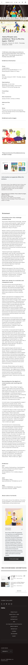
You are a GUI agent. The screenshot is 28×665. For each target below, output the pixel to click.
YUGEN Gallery (8, 659)
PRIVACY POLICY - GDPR (14, 614)
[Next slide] (24, 138)
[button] (1, 2)
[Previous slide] (3, 138)
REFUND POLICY (14, 628)
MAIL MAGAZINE (14, 633)
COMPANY (14, 631)
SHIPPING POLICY (14, 619)
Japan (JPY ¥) (5, 651)
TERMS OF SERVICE (14, 626)
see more (19, 590)
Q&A (14, 621)
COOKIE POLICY (14, 616)
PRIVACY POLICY (14, 612)
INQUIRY (14, 636)
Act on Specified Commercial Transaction (14, 624)
